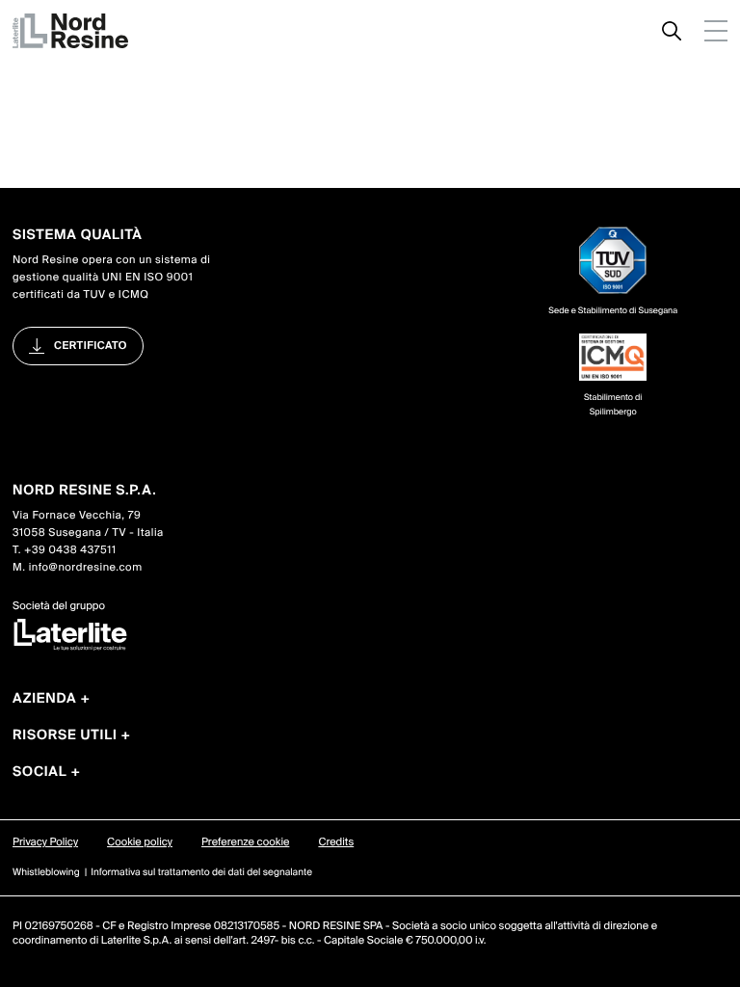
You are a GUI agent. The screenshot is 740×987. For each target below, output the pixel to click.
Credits (336, 842)
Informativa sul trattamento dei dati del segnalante (201, 873)
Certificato (90, 346)
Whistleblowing (46, 873)
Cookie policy (139, 842)
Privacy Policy (45, 842)
